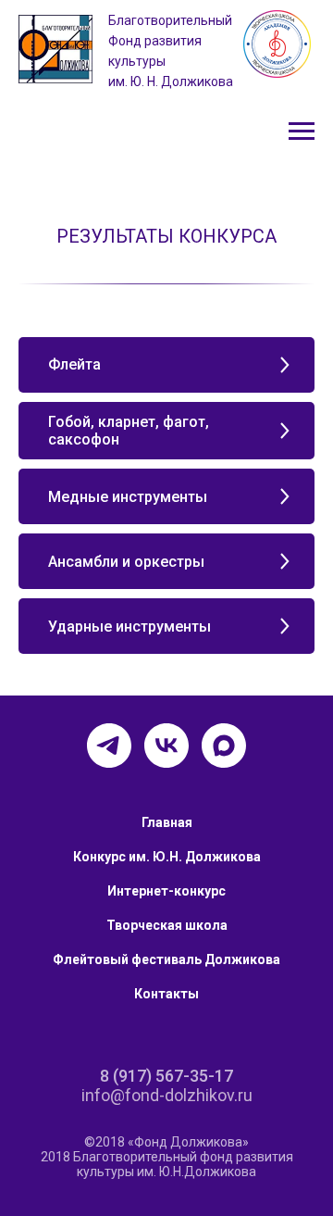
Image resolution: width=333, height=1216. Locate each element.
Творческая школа (167, 925)
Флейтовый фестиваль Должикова (166, 959)
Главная (167, 822)
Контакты (166, 993)
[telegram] (109, 745)
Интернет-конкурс (166, 891)
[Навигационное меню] (301, 131)
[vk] (166, 745)
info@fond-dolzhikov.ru (167, 1095)
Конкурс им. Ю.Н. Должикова (167, 856)
